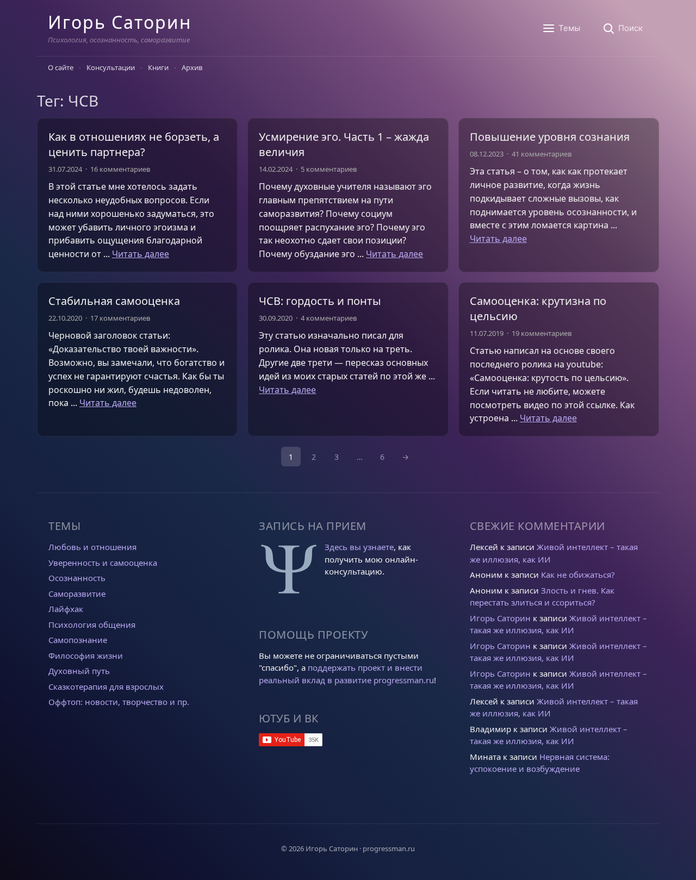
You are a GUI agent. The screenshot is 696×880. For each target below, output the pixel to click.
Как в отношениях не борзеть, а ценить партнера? (133, 144)
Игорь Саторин (119, 22)
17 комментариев (120, 318)
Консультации (110, 67)
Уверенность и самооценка (102, 562)
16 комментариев (120, 169)
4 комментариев (329, 318)
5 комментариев (329, 169)
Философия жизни (85, 655)
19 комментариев (541, 333)
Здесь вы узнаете (359, 546)
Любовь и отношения (92, 546)
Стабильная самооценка (114, 301)
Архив (192, 67)
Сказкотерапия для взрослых (106, 686)
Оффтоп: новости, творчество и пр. (118, 701)
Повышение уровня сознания (550, 136)
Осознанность (76, 577)
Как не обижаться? (578, 574)
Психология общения (91, 624)
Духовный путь (79, 670)
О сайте (60, 67)
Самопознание (77, 639)
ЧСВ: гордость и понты (320, 301)
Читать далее (140, 254)
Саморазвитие (76, 593)
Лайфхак (65, 608)
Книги (158, 67)
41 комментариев (541, 154)
